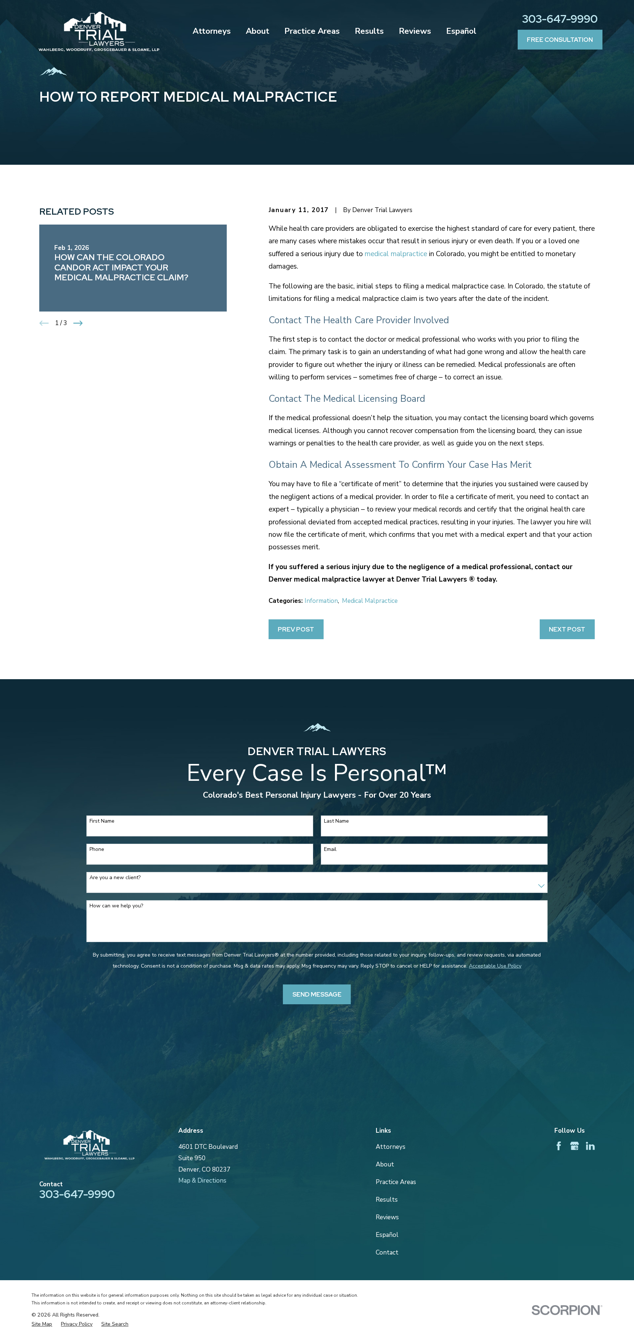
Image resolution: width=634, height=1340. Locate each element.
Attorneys (390, 1147)
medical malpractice (396, 254)
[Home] (99, 31)
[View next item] (78, 323)
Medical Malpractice (370, 601)
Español (387, 1235)
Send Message (317, 994)
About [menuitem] (257, 31)
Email (330, 849)
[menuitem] (42, 1324)
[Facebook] (558, 1145)
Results (387, 1199)
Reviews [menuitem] (415, 31)
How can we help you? (116, 906)
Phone (97, 849)
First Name (102, 821)
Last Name (336, 821)
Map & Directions (202, 1180)
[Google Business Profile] (574, 1145)
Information (321, 601)
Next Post (567, 629)
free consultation (560, 40)
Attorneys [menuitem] (212, 31)
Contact (387, 1252)
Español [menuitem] (461, 31)
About (385, 1164)
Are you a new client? (115, 878)
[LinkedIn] (590, 1145)
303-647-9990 (560, 19)
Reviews (387, 1217)
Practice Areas (396, 1182)
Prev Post (296, 629)
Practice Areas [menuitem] (312, 31)
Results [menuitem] (369, 31)
